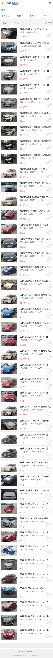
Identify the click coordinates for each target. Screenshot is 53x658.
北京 (3, 9)
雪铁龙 (18, 22)
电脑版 (21, 651)
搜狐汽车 (30, 651)
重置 (50, 23)
